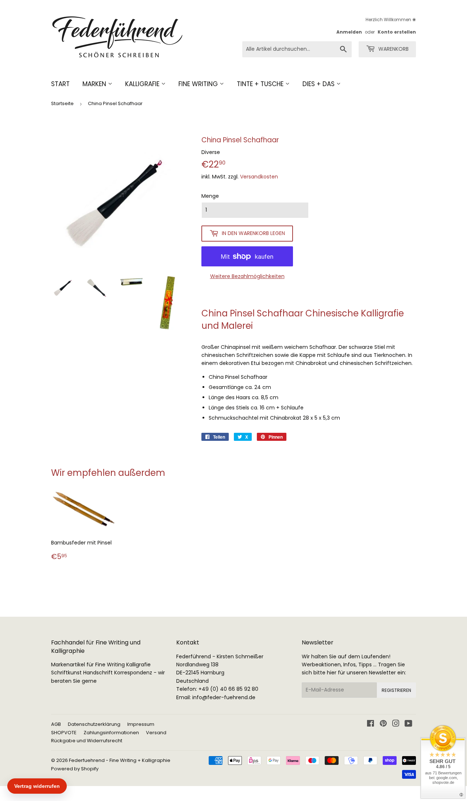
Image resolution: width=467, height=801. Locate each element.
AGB (56, 724)
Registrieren (396, 690)
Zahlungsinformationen (111, 732)
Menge (210, 196)
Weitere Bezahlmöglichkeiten (247, 276)
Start (60, 84)
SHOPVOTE (64, 732)
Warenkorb (393, 49)
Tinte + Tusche (261, 84)
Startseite (62, 103)
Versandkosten (259, 176)
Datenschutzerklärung (94, 724)
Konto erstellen (397, 32)
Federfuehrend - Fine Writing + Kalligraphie (119, 760)
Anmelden (349, 32)
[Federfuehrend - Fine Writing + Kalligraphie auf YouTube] (408, 724)
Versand (156, 732)
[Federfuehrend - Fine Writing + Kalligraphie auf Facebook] (370, 724)
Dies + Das (319, 84)
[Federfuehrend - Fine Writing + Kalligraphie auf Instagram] (396, 724)
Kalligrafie (143, 84)
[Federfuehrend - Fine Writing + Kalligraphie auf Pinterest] (383, 724)
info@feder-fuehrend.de (223, 697)
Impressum (140, 724)
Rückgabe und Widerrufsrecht (86, 740)
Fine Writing (199, 84)
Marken (95, 84)
